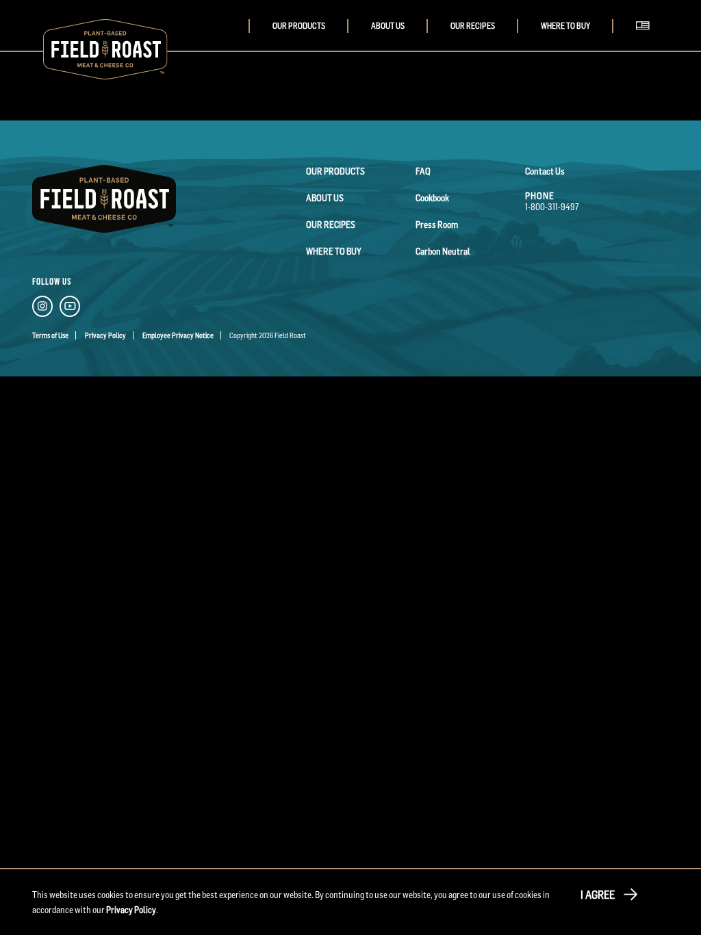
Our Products (298, 26)
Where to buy (565, 26)
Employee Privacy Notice (178, 335)
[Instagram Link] (42, 308)
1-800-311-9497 (552, 206)
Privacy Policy (105, 335)
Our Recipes (472, 26)
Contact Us (545, 171)
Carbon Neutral (443, 251)
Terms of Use (50, 335)
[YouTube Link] (70, 308)
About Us (388, 26)
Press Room (437, 224)
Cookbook (432, 197)
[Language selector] (646, 39)
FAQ (423, 171)
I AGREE (598, 894)
